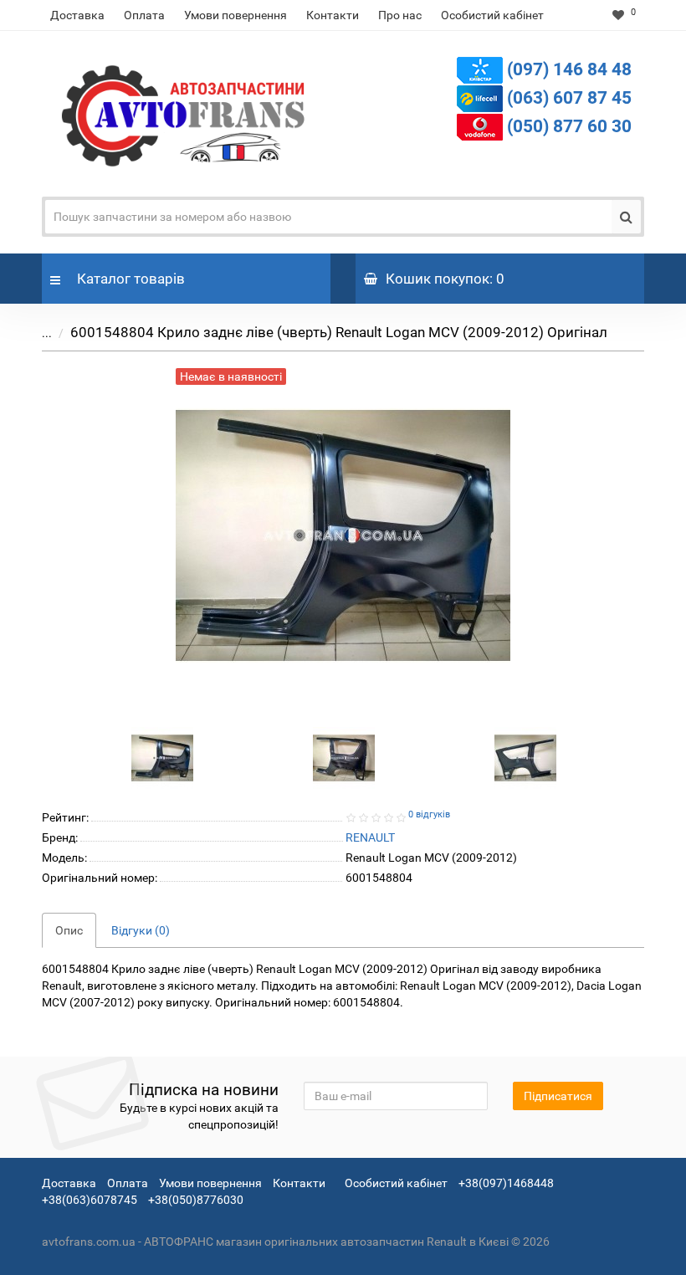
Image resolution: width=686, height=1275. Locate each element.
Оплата (144, 15)
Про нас (400, 15)
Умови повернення (235, 15)
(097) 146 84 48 (569, 69)
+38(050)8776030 (195, 1199)
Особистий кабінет (492, 15)
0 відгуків (429, 814)
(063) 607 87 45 (569, 98)
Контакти (332, 15)
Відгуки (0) (140, 930)
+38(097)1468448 (506, 1183)
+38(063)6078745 (89, 1199)
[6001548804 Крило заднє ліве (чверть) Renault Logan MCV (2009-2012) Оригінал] (162, 757)
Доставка (77, 15)
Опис (69, 930)
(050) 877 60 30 (569, 126)
